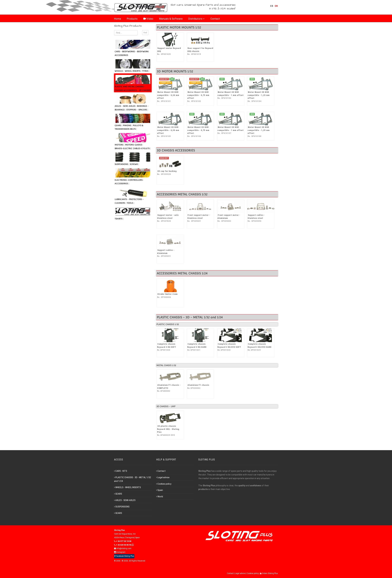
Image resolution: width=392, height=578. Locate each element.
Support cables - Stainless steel (256, 218)
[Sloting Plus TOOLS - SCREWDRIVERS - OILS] (133, 192)
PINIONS (127, 125)
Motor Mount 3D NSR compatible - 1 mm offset (230, 95)
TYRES (145, 71)
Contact (215, 18)
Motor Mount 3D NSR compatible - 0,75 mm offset (198, 96)
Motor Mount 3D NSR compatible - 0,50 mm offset (168, 96)
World (160, 496)
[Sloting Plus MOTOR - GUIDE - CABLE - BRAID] (133, 137)
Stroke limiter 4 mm (167, 295)
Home (117, 18)
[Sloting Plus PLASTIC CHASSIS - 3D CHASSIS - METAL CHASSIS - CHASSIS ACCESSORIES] (133, 79)
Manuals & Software (171, 18)
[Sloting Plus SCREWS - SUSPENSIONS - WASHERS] (133, 157)
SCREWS (134, 164)
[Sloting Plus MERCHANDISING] (133, 211)
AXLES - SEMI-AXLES (125, 106)
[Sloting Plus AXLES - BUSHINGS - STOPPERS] (133, 99)
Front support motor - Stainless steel (198, 218)
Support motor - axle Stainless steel (168, 218)
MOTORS (119, 145)
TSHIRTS (119, 219)
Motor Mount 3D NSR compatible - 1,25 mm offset (259, 96)
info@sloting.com (123, 548)
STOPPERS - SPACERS (137, 110)
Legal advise (163, 477)
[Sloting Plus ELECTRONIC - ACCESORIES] (133, 172)
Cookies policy (164, 484)
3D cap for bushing (167, 172)
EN (276, 6)
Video (149, 18)
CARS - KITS (121, 471)
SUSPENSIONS (122, 164)
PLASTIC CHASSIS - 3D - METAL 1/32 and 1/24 (132, 479)
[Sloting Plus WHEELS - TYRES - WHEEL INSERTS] (133, 63)
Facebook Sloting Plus (124, 556)
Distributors (195, 18)
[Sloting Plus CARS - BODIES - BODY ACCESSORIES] (133, 44)
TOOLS (130, 203)
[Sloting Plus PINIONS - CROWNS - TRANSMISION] (133, 118)
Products (132, 18)
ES (271, 6)
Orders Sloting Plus (269, 573)
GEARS (118, 125)
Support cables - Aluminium (165, 253)
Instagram (120, 552)
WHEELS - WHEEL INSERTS (128, 71)
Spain (160, 490)
